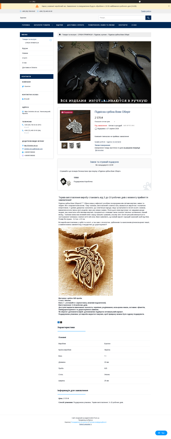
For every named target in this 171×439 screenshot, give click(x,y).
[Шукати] (148, 18)
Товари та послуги (69, 35)
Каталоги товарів (42, 25)
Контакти (123, 25)
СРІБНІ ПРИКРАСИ (85, 35)
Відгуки (59, 25)
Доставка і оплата (75, 25)
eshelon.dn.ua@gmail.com (33, 149)
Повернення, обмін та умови (101, 25)
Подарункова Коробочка (83, 181)
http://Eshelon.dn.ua (31, 145)
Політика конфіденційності (97, 422)
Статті (24, 58)
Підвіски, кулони (100, 35)
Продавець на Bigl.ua (85, 420)
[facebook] (59, 323)
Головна (26, 25)
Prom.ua (96, 418)
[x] (61, 323)
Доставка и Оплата (29, 67)
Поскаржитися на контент (79, 422)
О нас (134, 25)
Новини (25, 53)
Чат (163, 433)
